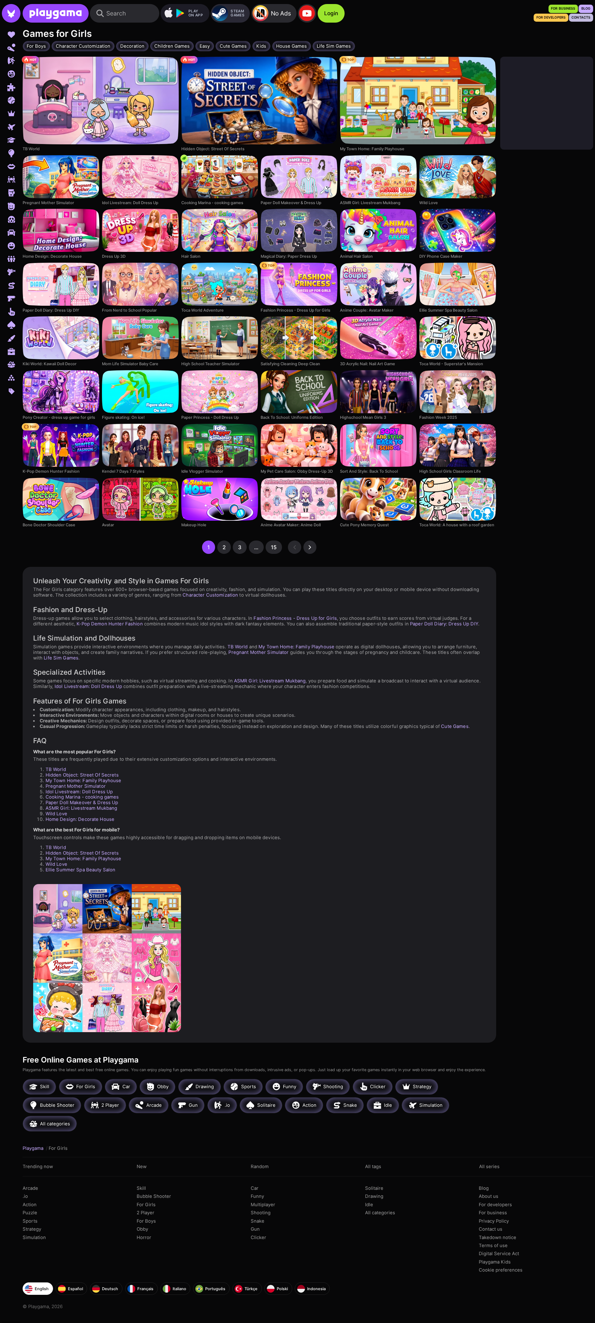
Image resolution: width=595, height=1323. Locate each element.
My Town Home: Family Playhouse (296, 647)
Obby (142, 1229)
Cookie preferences (500, 1270)
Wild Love (56, 814)
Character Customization (210, 595)
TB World (237, 647)
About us (488, 1196)
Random (260, 1166)
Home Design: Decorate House (80, 819)
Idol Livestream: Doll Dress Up (88, 686)
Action (30, 1204)
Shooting (261, 1213)
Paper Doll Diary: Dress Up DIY (444, 624)
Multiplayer (263, 1204)
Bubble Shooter (154, 1196)
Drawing (374, 1196)
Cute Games (454, 726)
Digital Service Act (499, 1253)
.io (25, 1196)
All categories (380, 1213)
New (142, 1166)
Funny (257, 1196)
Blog (484, 1188)
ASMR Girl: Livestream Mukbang (270, 681)
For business (493, 1213)
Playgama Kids (495, 1262)
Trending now (38, 1166)
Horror (144, 1237)
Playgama (34, 1148)
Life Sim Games (61, 658)
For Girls (146, 1204)
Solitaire (374, 1188)
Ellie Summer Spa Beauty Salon (81, 870)
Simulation (34, 1237)
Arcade (30, 1188)
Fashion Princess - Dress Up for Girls (295, 618)
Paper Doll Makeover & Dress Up (82, 802)
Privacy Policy (494, 1221)
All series (489, 1166)
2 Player (145, 1213)
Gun (255, 1229)
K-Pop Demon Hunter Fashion (110, 624)
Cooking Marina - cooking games (82, 797)
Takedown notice (497, 1237)
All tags (373, 1166)
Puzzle (30, 1213)
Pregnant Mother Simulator (258, 652)
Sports (30, 1221)
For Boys (146, 1221)
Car (254, 1188)
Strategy (32, 1229)
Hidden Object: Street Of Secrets (82, 775)
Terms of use (493, 1245)
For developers (495, 1204)
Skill (141, 1188)
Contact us (490, 1229)
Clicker (258, 1237)
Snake (257, 1221)
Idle (369, 1204)
